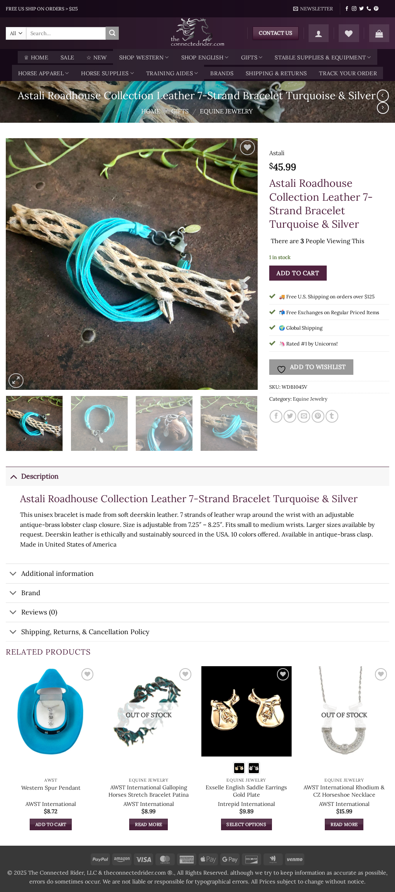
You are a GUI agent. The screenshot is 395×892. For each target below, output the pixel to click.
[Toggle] (13, 476)
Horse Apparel (41, 73)
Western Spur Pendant (51, 787)
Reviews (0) (39, 612)
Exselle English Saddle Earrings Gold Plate (246, 791)
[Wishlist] (349, 33)
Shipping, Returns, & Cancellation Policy (85, 631)
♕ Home (36, 57)
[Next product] (383, 96)
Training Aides (169, 73)
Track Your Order (348, 73)
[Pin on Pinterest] (318, 416)
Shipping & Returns (276, 73)
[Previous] (20, 264)
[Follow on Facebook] (346, 9)
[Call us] (368, 9)
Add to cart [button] (50, 824)
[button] (313, 9)
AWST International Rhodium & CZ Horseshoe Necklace (344, 791)
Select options (246, 824)
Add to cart (298, 273)
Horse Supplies (104, 73)
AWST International (50, 804)
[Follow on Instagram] (354, 9)
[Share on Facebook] (276, 416)
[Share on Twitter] (290, 416)
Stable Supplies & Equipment (320, 57)
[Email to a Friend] (303, 416)
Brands (221, 73)
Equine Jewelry (226, 111)
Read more (148, 824)
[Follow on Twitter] (361, 9)
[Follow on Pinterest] (376, 9)
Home (150, 111)
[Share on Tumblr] (332, 416)
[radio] (239, 768)
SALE (67, 57)
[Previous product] (383, 108)
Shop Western (141, 57)
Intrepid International (246, 804)
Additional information (57, 573)
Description (40, 476)
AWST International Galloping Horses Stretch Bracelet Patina (148, 791)
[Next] (243, 264)
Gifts (249, 57)
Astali (277, 153)
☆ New (96, 57)
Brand (31, 592)
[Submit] (112, 33)
